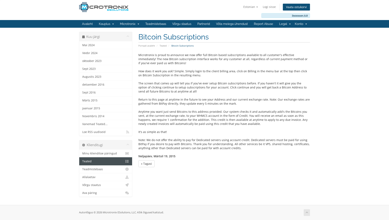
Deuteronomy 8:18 (300, 15)
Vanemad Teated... (95, 124)
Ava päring (89, 193)
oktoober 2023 (92, 61)
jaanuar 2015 (91, 108)
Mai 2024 (88, 45)
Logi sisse (269, 7)
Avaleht (87, 24)
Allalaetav (88, 177)
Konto (300, 24)
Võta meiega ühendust (232, 24)
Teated (163, 45)
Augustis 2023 (91, 77)
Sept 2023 (89, 69)
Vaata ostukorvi (296, 7)
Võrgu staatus (181, 24)
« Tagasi (146, 164)
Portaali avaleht (146, 45)
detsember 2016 (93, 84)
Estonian (249, 7)
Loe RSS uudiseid (94, 132)
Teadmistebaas (155, 24)
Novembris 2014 (93, 116)
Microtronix (128, 24)
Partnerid (203, 24)
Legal (284, 24)
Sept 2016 (89, 92)
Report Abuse (263, 24)
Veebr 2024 (89, 53)
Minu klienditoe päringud (99, 153)
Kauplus (105, 24)
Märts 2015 (89, 100)
